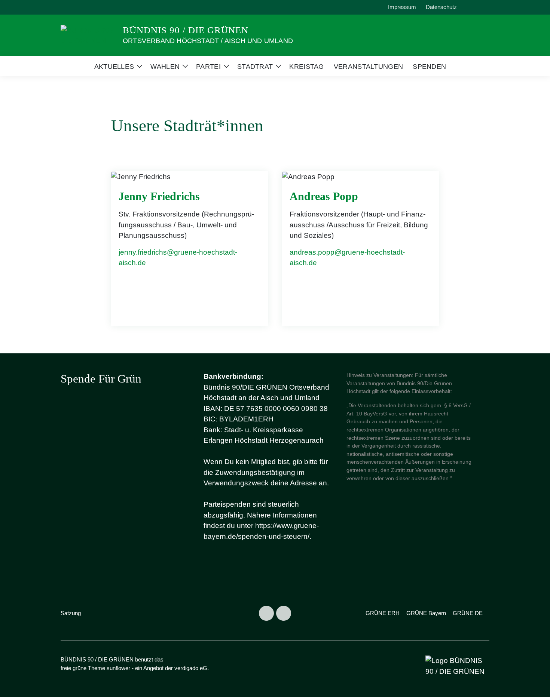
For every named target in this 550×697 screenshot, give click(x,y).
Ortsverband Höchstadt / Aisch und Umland (208, 40)
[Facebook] (283, 613)
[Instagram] (266, 613)
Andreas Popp (324, 196)
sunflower (118, 668)
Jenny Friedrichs (159, 196)
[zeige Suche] (476, 7)
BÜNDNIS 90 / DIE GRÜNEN (185, 30)
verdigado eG (190, 668)
